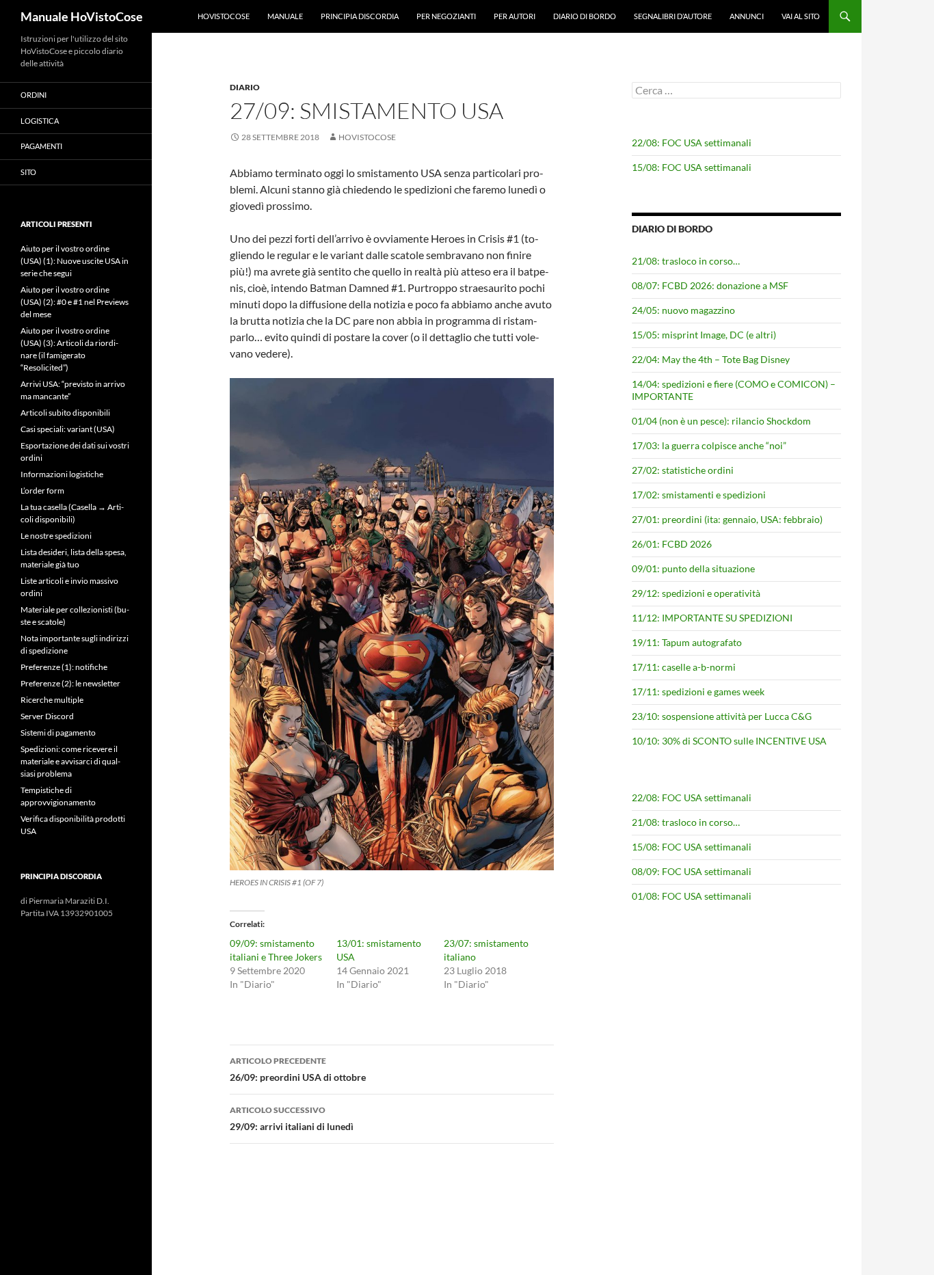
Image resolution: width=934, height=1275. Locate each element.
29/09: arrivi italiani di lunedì (291, 1118)
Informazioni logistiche (62, 474)
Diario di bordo (584, 16)
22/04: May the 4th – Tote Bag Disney (711, 359)
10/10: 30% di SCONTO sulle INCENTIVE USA (729, 741)
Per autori (514, 16)
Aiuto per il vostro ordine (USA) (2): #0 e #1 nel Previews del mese (75, 301)
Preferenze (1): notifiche (64, 667)
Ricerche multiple (52, 700)
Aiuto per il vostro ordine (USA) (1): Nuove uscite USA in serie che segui (75, 260)
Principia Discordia (360, 16)
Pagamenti (41, 146)
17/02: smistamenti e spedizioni (699, 494)
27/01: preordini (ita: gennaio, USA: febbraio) (727, 519)
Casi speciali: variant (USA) (68, 429)
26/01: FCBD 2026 (672, 544)
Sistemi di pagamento (58, 732)
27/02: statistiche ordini (683, 470)
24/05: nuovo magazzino (683, 310)
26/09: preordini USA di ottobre (298, 1069)
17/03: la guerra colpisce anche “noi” (709, 445)
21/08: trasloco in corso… (686, 261)
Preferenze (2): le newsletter (70, 683)
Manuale (285, 16)
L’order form (42, 490)
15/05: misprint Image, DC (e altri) (704, 334)
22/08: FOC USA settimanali (691, 142)
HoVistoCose (224, 16)
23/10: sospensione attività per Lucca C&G (722, 716)
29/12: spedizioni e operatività (696, 593)
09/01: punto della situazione (693, 568)
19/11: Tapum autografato (687, 642)
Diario (245, 87)
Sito (28, 171)
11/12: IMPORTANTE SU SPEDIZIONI (712, 617)
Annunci (747, 16)
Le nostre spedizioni (56, 536)
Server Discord (47, 716)
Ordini (33, 94)
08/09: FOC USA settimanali (691, 871)
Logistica (40, 120)
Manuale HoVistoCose (82, 16)
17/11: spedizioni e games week (698, 691)
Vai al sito (801, 16)
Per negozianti (446, 16)
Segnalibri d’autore (673, 16)
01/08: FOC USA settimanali (691, 896)
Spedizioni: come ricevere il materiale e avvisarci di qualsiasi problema (70, 761)
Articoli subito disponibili (65, 412)
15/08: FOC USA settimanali (691, 167)
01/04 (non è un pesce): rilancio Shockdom (721, 421)
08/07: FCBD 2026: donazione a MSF (710, 285)
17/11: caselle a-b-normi (684, 667)
